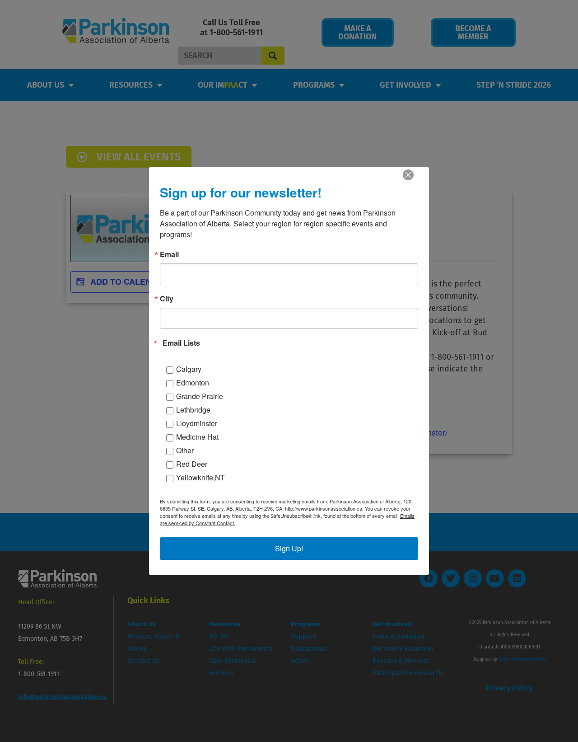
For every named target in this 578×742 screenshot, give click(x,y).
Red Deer (191, 464)
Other (185, 450)
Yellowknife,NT (200, 477)
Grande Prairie (199, 396)
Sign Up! (289, 548)
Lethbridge (193, 409)
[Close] (408, 174)
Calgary (188, 369)
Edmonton (192, 382)
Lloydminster (196, 423)
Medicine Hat (197, 437)
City (166, 298)
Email (169, 254)
